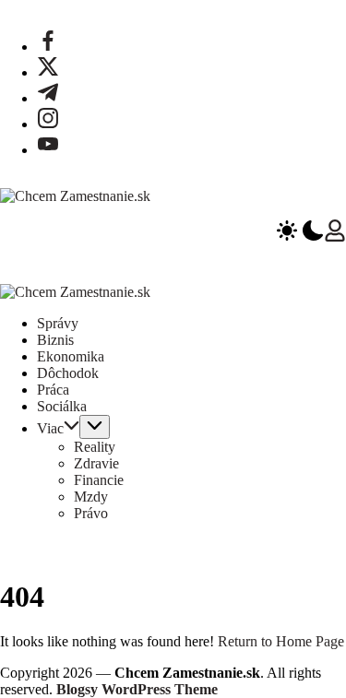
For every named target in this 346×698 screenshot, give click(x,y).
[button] (300, 232)
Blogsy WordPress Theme (137, 689)
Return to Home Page (281, 641)
